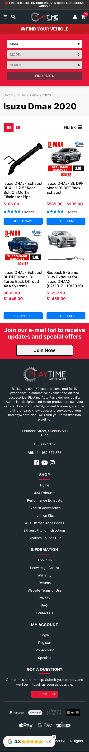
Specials (44, 658)
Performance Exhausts (44, 500)
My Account (44, 650)
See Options (65, 221)
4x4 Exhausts (44, 493)
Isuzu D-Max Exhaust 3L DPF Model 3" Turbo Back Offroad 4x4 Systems (23, 279)
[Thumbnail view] (9, 127)
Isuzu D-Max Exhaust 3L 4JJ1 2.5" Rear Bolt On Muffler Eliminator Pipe (23, 190)
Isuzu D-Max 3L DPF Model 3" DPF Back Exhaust (65, 188)
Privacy (44, 598)
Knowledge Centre (44, 568)
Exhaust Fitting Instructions (44, 530)
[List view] (18, 127)
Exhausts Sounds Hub (44, 538)
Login (44, 635)
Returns (45, 583)
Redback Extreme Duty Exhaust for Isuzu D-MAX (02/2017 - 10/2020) (65, 279)
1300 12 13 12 (45, 444)
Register (44, 642)
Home (44, 485)
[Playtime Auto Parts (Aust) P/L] (44, 17)
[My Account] (75, 17)
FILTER (70, 127)
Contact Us (44, 613)
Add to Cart (23, 221)
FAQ (44, 605)
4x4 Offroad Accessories (44, 523)
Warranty (44, 575)
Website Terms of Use (44, 590)
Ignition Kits (45, 515)
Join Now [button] (44, 350)
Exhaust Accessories (45, 508)
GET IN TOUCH (44, 694)
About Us (44, 560)
